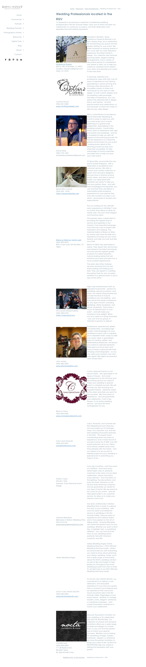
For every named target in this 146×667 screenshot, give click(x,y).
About (19, 50)
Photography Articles (13, 32)
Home (19, 15)
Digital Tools (17, 41)
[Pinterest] (13, 59)
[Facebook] (5, 59)
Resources (17, 37)
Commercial (16, 19)
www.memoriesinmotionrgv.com (69, 524)
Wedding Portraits (14, 28)
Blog (20, 45)
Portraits (18, 24)
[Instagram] (9, 59)
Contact (18, 54)
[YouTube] (17, 59)
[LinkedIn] (21, 59)
